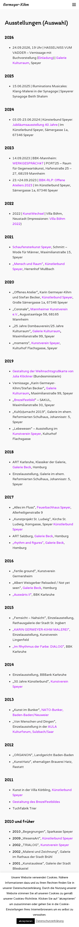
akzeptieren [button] (26, 921)
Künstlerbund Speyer (57, 297)
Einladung (45, 58)
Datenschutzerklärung (50, 921)
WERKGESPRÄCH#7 (28, 163)
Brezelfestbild (24, 400)
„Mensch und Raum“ (27, 264)
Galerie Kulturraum (46, 331)
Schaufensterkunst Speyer (31, 247)
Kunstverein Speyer (45, 343)
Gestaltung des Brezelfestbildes (36, 802)
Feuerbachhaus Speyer (53, 507)
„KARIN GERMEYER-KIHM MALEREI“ (40, 630)
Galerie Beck (21, 467)
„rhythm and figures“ (28, 543)
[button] (74, 4)
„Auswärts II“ (22, 595)
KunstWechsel (33, 214)
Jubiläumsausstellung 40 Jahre (35, 125)
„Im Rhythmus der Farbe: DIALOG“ (38, 647)
